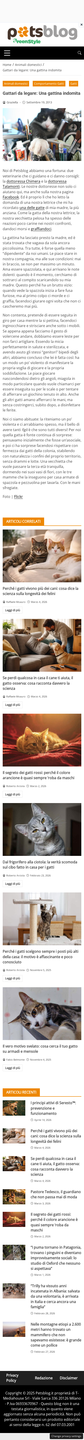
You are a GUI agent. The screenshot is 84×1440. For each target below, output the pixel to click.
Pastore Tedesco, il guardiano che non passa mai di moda (56, 1194)
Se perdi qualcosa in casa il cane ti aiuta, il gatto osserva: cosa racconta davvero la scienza (38, 683)
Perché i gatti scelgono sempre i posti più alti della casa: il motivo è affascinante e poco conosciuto (40, 956)
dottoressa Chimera (23, 181)
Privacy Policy (12, 1378)
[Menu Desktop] (7, 53)
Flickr (18, 496)
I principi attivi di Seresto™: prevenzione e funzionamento (53, 1108)
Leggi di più (12, 610)
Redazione (44, 1377)
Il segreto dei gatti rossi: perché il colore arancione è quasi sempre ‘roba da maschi (38, 775)
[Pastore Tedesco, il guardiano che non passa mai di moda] (14, 1196)
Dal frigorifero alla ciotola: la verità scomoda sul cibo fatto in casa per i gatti (40, 864)
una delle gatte (32, 207)
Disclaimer (69, 1377)
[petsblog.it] (42, 34)
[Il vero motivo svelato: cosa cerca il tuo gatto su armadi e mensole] (42, 1013)
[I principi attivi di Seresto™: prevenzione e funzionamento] (14, 1107)
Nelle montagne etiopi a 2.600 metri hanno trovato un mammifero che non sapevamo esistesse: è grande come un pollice (56, 1335)
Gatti (73, 83)
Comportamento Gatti (49, 83)
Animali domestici (16, 83)
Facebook (11, 197)
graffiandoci (41, 228)
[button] (79, 53)
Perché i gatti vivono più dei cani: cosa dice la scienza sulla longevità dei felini (40, 591)
